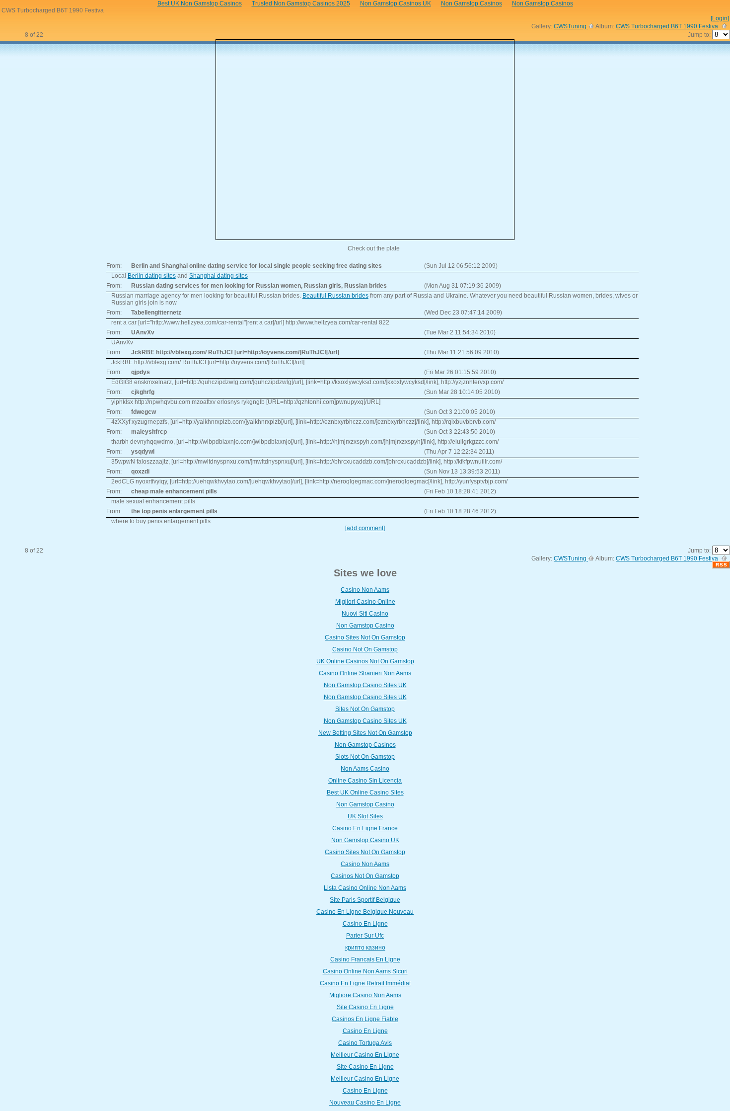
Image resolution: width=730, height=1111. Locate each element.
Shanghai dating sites (218, 275)
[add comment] (365, 528)
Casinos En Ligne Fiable (365, 1019)
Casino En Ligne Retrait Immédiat (365, 983)
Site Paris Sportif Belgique (365, 899)
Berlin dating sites (152, 275)
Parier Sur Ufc (365, 935)
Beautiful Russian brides (335, 295)
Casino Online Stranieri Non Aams (365, 673)
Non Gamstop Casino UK (365, 840)
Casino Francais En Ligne (365, 959)
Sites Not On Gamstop (365, 709)
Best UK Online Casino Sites (365, 792)
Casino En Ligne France (365, 828)
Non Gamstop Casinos (365, 744)
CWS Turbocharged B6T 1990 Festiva (668, 26)
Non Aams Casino (365, 768)
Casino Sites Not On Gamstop (365, 637)
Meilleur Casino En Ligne (365, 1054)
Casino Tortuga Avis (365, 1042)
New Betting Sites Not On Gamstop (365, 732)
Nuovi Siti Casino (365, 613)
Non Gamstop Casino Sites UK (365, 685)
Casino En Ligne (365, 923)
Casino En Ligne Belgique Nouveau (365, 911)
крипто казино (365, 947)
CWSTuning (571, 26)
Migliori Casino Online (365, 601)
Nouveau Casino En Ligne (365, 1102)
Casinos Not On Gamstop (365, 876)
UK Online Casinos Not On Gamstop (365, 661)
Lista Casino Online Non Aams (365, 887)
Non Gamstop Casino (365, 625)
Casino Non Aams (365, 589)
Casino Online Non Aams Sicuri (365, 971)
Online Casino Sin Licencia (365, 780)
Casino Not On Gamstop (365, 649)
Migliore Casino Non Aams (365, 995)
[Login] (720, 18)
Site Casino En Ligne (365, 1007)
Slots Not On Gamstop (365, 756)
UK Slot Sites (365, 816)
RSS (722, 564)
